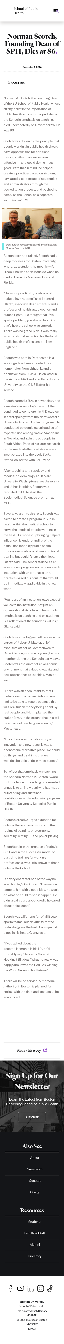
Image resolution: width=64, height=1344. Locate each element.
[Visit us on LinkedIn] (30, 1288)
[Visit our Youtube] (20, 1288)
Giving (34, 1191)
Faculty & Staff (34, 1232)
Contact (35, 1180)
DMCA (32, 1328)
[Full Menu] (55, 10)
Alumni (35, 1244)
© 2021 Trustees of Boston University (32, 1321)
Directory (34, 1255)
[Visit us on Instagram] (40, 1288)
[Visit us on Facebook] (10, 1288)
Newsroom (34, 1169)
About (34, 1157)
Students (34, 1221)
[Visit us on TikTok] (52, 1288)
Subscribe (32, 1117)
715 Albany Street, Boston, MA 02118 (32, 1312)
